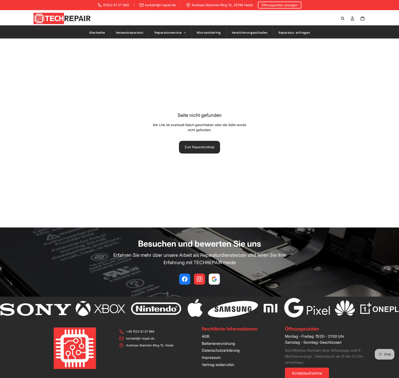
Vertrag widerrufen (218, 364)
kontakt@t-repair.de (160, 5)
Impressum (211, 357)
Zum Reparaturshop (199, 147)
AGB (205, 336)
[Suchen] (343, 18)
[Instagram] (199, 279)
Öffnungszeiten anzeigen (279, 5)
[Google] (214, 279)
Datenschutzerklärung (221, 350)
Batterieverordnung (218, 343)
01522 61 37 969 (116, 5)
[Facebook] (184, 279)
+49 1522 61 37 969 (140, 331)
